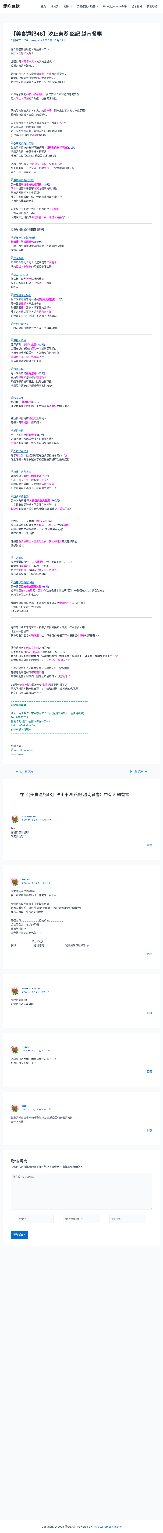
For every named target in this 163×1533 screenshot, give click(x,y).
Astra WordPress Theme (107, 1526)
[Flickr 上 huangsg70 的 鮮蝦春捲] (17, 430)
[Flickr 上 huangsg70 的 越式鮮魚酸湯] (20, 496)
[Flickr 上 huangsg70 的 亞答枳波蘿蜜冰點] (22, 582)
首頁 (43, 6)
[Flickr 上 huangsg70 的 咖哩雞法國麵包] (21, 295)
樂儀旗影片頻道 (86, 6)
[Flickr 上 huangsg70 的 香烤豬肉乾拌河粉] (22, 143)
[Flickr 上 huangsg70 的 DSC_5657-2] (19, 324)
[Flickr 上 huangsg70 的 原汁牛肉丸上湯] (21, 471)
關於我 (55, 6)
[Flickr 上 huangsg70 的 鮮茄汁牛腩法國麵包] (23, 237)
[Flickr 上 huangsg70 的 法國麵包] (17, 258)
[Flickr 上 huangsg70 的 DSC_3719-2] (19, 274)
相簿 (66, 6)
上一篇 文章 (25, 771)
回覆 (149, 845)
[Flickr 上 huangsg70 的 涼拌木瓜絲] (18, 340)
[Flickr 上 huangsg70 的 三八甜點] (17, 557)
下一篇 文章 (138, 771)
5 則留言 (16, 40)
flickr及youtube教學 (115, 6)
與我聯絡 (152, 6)
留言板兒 (137, 6)
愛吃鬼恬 (11, 6)
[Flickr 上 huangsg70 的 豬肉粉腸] (17, 397)
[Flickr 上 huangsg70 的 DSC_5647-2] (19, 451)
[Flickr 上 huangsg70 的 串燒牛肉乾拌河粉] (22, 180)
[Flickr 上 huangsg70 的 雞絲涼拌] (17, 369)
